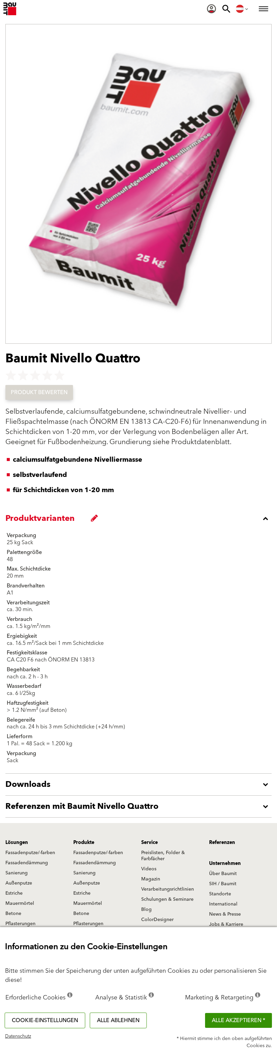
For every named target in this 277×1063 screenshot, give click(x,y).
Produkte (83, 843)
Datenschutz (18, 1036)
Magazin (150, 879)
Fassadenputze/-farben (30, 853)
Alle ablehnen (118, 1020)
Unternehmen (225, 864)
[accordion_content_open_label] (140, 784)
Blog (146, 909)
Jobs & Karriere (226, 924)
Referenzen (222, 843)
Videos (148, 869)
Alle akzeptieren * (238, 1020)
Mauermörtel (19, 903)
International (223, 904)
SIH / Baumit (222, 884)
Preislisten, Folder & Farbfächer (163, 856)
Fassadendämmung (26, 863)
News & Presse (225, 914)
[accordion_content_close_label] (140, 518)
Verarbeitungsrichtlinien (167, 889)
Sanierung (16, 873)
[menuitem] (211, 8)
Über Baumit (223, 874)
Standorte (220, 894)
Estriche (14, 893)
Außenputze (18, 883)
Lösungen (16, 843)
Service (149, 843)
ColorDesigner (157, 920)
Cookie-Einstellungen (45, 1020)
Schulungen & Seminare (167, 899)
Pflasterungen (20, 924)
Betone (13, 914)
